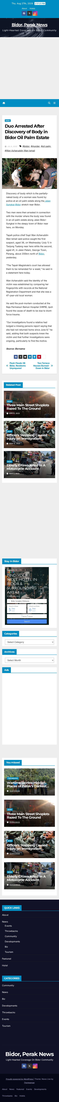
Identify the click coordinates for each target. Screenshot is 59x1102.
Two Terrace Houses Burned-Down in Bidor (41, 365)
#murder (35, 146)
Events (8, 925)
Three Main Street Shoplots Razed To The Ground (28, 407)
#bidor (26, 146)
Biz (6, 946)
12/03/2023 (14, 853)
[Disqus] (29, 520)
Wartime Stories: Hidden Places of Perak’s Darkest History (26, 786)
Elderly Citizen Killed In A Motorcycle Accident (26, 467)
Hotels (32, 8)
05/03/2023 (14, 885)
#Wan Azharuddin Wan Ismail (20, 150)
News (8, 120)
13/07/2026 (14, 791)
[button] (49, 103)
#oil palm (46, 146)
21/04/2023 (14, 822)
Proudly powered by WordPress (20, 1079)
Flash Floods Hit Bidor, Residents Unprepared (18, 365)
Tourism (9, 952)
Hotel (5, 965)
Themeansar (29, 1082)
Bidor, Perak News (29, 24)
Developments (12, 941)
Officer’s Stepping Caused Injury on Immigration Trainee (27, 438)
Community (11, 936)
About (24, 8)
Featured (6, 958)
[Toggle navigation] (54, 103)
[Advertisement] (29, 68)
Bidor (41, 253)
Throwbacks (13, 778)
